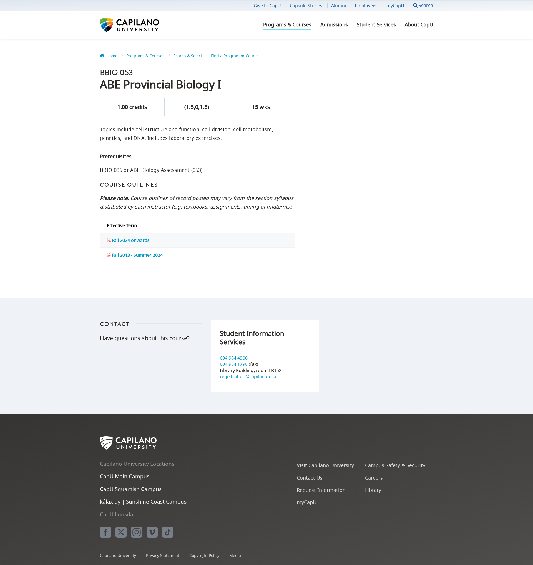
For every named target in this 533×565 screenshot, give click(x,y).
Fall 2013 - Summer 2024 (137, 255)
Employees (366, 6)
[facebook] (105, 532)
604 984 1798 (234, 364)
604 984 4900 (234, 358)
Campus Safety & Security (395, 465)
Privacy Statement (162, 555)
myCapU (395, 6)
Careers (374, 477)
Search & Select (187, 55)
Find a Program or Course (235, 55)
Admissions (334, 24)
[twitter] (121, 532)
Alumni (338, 6)
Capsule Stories (306, 6)
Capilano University (144, 25)
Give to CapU (267, 6)
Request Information (321, 489)
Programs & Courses (287, 24)
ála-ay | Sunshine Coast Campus (143, 501)
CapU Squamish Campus (131, 489)
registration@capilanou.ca (248, 376)
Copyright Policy (204, 555)
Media (235, 555)
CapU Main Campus (124, 476)
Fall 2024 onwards (130, 240)
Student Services (376, 24)
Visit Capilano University (325, 465)
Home (112, 55)
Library (373, 489)
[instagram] (136, 532)
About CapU (419, 24)
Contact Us (310, 477)
